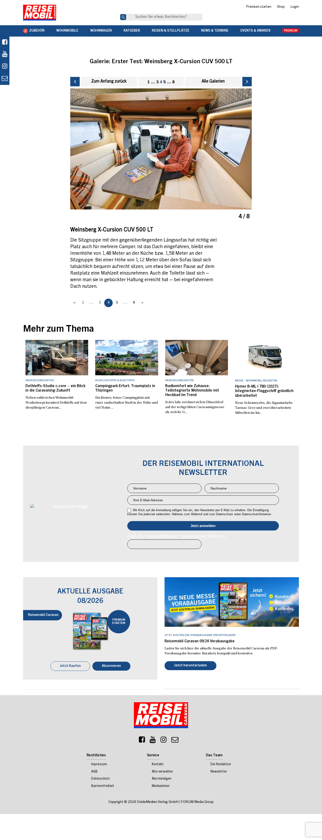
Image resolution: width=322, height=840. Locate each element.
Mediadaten (160, 786)
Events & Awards (255, 31)
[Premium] (290, 31)
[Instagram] (164, 741)
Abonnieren (111, 666)
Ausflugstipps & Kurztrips (115, 380)
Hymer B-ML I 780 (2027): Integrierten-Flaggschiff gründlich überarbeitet (264, 391)
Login (294, 7)
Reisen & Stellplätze (170, 31)
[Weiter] (247, 81)
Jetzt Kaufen (70, 666)
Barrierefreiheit (102, 786)
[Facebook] (4, 42)
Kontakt (158, 765)
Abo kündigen (161, 779)
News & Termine (214, 31)
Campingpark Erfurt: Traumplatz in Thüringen (125, 388)
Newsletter (219, 772)
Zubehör (37, 31)
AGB (94, 772)
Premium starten (258, 7)
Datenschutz (100, 779)
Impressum (99, 765)
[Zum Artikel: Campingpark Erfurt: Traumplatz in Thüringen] (126, 357)
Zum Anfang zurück (109, 81)
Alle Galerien (213, 81)
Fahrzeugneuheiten (39, 380)
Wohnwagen (101, 31)
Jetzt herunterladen (190, 666)
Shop (281, 7)
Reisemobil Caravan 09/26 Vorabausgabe (200, 641)
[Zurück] (75, 81)
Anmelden (203, 526)
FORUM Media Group (197, 802)
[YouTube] (153, 741)
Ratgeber (132, 31)
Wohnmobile (67, 31)
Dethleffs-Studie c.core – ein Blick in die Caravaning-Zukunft (55, 388)
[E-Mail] (174, 741)
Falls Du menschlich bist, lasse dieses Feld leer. (177, 536)
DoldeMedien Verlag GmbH (157, 802)
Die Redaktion (221, 765)
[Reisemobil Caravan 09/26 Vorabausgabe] (232, 602)
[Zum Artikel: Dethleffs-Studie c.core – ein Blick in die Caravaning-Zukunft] (56, 357)
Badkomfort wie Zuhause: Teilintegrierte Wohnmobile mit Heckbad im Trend (192, 390)
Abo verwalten (162, 772)
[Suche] (123, 17)
